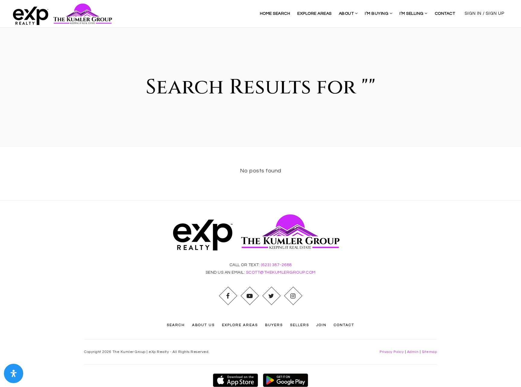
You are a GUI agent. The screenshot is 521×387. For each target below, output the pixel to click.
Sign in (473, 13)
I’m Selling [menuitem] (412, 13)
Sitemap (429, 352)
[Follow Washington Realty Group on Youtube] (250, 296)
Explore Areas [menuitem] (314, 13)
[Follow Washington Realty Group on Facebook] (228, 296)
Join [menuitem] (321, 325)
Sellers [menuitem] (299, 325)
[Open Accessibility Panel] (13, 373)
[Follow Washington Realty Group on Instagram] (293, 296)
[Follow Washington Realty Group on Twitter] (271, 296)
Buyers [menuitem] (274, 325)
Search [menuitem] (176, 325)
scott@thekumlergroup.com (281, 272)
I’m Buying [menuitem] (377, 13)
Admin (413, 352)
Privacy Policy (392, 352)
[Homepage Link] (65, 13)
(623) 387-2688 (276, 265)
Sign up (495, 13)
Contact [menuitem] (445, 13)
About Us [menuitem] (203, 325)
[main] (260, 114)
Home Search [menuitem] (275, 13)
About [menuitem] (347, 13)
